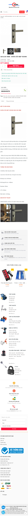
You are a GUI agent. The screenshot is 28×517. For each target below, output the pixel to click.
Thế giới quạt (12, 298)
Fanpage (4, 494)
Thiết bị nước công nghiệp (14, 322)
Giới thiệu (2, 438)
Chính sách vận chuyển (5, 470)
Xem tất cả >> (12, 302)
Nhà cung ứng (3, 444)
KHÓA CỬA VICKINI (16, 97)
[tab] (2, 101)
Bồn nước (11, 308)
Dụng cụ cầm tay (12, 330)
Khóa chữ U (17, 369)
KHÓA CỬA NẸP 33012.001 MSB (16, 201)
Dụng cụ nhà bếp (12, 343)
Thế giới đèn (11, 300)
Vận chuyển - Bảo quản (14, 333)
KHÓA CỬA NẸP (19, 96)
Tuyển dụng (3, 442)
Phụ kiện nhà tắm (12, 345)
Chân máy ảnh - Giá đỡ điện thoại (16, 353)
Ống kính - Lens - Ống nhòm (15, 356)
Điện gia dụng (12, 296)
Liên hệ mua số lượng (5, 93)
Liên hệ (2, 440)
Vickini (8, 59)
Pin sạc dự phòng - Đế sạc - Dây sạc (17, 354)
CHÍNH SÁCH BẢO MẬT (5, 474)
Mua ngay (15, 66)
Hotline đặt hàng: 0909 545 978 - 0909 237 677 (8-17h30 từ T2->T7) (6, 463)
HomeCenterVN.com (14, 507)
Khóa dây (17, 372)
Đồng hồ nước (12, 311)
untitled (10, 319)
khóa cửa (5, 96)
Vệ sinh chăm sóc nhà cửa (14, 341)
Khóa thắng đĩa (18, 370)
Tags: (1, 96)
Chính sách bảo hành (5, 472)
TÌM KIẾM (14, 429)
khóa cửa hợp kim (12, 96)
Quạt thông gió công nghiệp (15, 321)
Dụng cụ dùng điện (13, 332)
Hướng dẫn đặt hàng (4, 459)
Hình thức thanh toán (5, 476)
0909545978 (5, 91)
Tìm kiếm (22, 12)
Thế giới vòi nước (12, 309)
